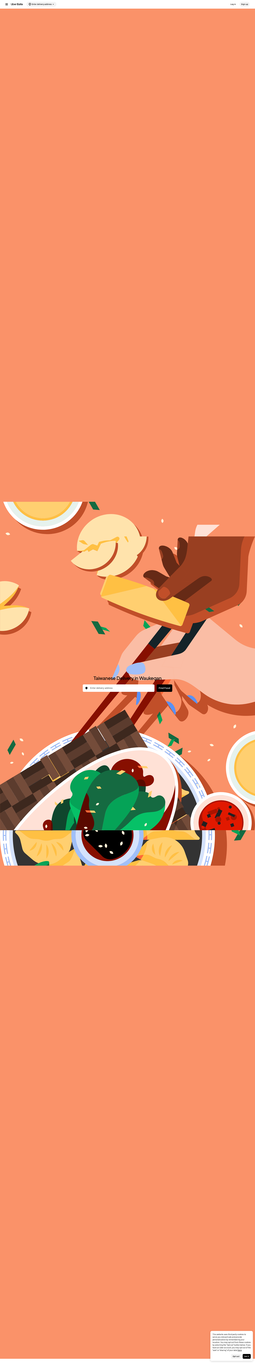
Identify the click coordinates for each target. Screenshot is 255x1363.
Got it (246, 1356)
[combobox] (120, 688)
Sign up (244, 4)
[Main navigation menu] (6, 4)
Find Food (164, 688)
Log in (233, 4)
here (240, 1350)
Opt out (236, 1356)
